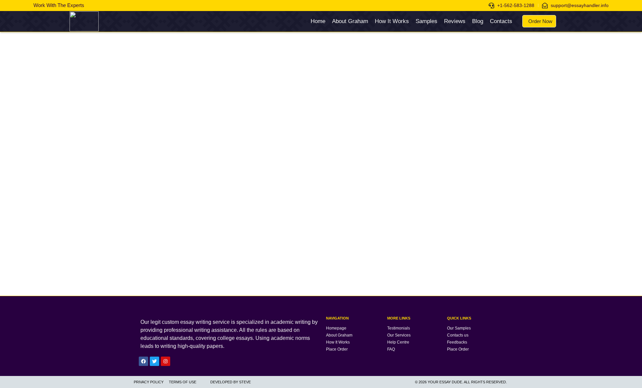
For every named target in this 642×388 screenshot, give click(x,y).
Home (318, 21)
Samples (426, 21)
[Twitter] (154, 361)
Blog (477, 21)
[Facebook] (143, 361)
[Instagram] (165, 361)
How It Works (392, 21)
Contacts (501, 21)
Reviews (454, 21)
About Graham (350, 21)
